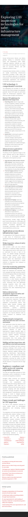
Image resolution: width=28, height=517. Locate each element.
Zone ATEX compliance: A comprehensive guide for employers (7, 441)
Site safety (6, 51)
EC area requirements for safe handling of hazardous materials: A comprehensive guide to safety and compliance (13, 500)
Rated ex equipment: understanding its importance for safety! (19, 441)
